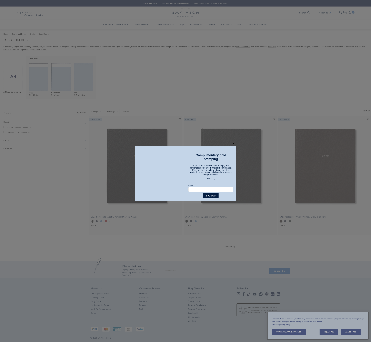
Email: (191, 185)
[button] (233, 143)
